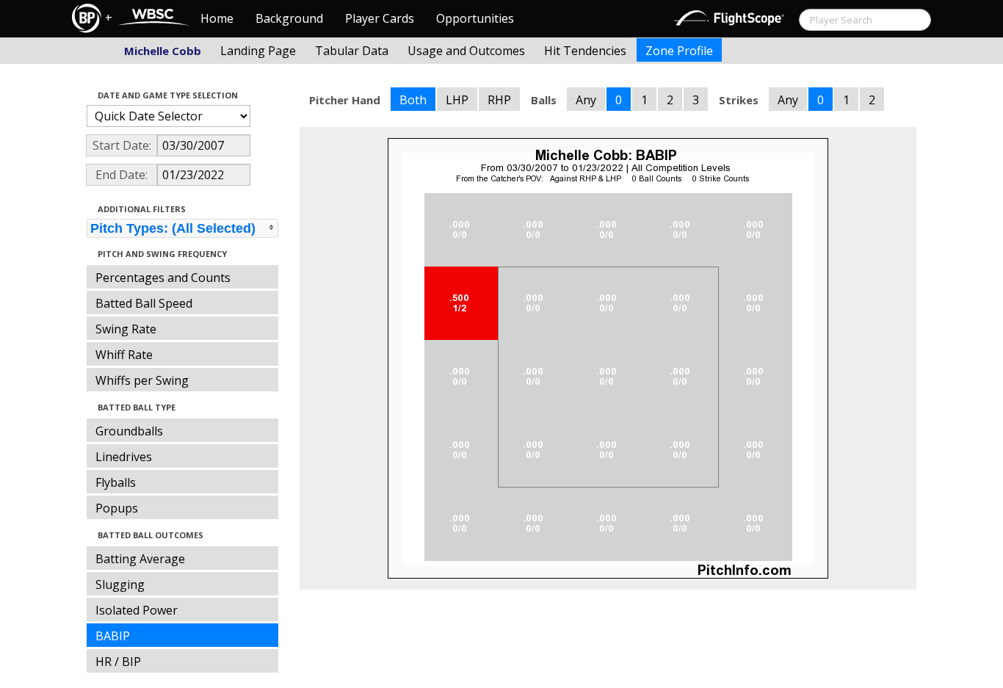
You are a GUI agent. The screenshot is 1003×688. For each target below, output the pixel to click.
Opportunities (475, 18)
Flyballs (115, 482)
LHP (457, 100)
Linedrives (123, 457)
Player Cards (379, 18)
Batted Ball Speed (143, 303)
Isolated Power (136, 610)
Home (216, 18)
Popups (116, 508)
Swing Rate (125, 329)
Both (413, 100)
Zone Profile (679, 51)
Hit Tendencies (585, 51)
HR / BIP (118, 661)
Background (289, 18)
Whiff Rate (124, 355)
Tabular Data (351, 51)
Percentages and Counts (163, 277)
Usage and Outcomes (466, 51)
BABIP (112, 636)
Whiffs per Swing (142, 380)
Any (586, 100)
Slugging (120, 584)
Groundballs (129, 431)
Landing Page (258, 51)
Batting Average (140, 559)
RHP (499, 100)
